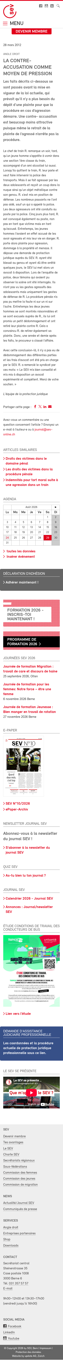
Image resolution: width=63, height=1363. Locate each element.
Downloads (10, 1245)
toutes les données (20, 551)
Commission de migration (20, 1184)
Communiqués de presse (20, 1209)
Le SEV (8, 1148)
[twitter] (40, 407)
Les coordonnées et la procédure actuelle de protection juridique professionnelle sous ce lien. (28, 1048)
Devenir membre (31, 32)
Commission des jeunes (19, 1178)
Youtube (13, 1338)
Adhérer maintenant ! (22, 582)
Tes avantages (13, 1142)
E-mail (7, 1288)
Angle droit (10, 1227)
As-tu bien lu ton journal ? (26, 876)
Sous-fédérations (15, 1166)
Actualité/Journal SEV (18, 1203)
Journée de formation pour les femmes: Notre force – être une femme (27, 689)
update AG (30, 1356)
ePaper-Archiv (17, 809)
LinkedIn (9, 1332)
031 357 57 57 (18, 1283)
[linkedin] (45, 407)
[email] (50, 407)
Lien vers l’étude (18, 1014)
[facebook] (35, 407)
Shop (6, 1239)
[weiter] (56, 507)
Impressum (45, 1348)
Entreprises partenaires (19, 1233)
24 (7, 537)
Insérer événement (20, 557)
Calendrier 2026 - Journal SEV (29, 899)
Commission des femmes (20, 1172)
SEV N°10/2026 (18, 804)
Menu (16, 23)
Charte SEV (11, 1154)
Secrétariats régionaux (19, 1160)
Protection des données (28, 1352)
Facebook (14, 1326)
